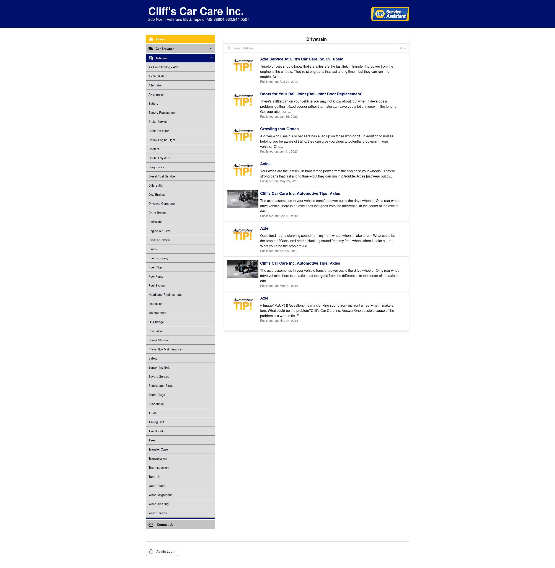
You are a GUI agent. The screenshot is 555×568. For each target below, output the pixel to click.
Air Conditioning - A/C (163, 67)
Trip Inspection (159, 467)
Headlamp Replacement (165, 294)
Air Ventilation (158, 76)
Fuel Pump (156, 276)
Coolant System (159, 158)
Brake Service (158, 121)
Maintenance (157, 313)
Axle (264, 228)
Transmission (158, 458)
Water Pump (157, 485)
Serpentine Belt (159, 367)
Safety (153, 358)
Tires (152, 440)
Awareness (156, 94)
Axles (265, 163)
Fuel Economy (158, 258)
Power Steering (159, 340)
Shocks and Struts (161, 385)
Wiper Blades (158, 513)
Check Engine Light (162, 140)
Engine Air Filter (159, 231)
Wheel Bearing (159, 504)
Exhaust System (160, 240)
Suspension (157, 404)
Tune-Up (154, 476)
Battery (153, 103)
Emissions (155, 222)
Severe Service (159, 376)
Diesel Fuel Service (162, 176)
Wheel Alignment (160, 495)
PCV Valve (156, 331)
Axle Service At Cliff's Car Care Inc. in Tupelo (301, 59)
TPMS (153, 413)
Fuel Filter (155, 267)
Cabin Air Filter (159, 131)
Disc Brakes (157, 194)
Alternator (155, 85)
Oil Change (156, 322)
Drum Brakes (157, 212)
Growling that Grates (279, 129)
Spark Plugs (157, 394)
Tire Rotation (157, 431)
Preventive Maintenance (165, 349)
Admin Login (165, 551)
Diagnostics (156, 167)
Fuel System (157, 285)
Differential (156, 185)
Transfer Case (158, 449)
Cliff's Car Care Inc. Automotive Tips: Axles (300, 193)
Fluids (153, 249)
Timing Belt (156, 422)
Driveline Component (163, 203)
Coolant (154, 149)
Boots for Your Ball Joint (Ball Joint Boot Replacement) (311, 94)
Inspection (156, 303)
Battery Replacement (163, 112)
